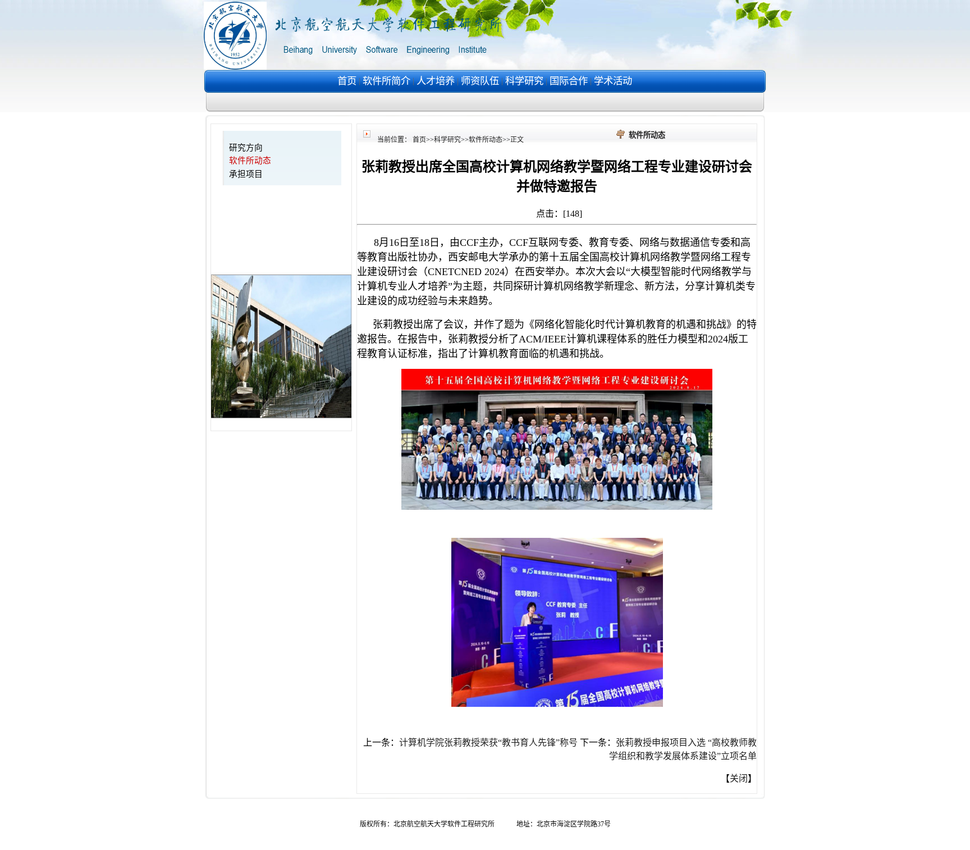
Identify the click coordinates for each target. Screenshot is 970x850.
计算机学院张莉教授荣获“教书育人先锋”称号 (488, 742)
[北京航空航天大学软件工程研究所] (358, 66)
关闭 (739, 778)
